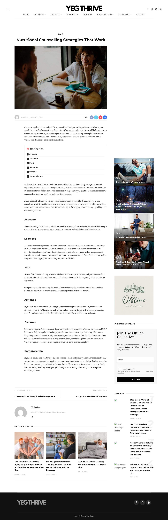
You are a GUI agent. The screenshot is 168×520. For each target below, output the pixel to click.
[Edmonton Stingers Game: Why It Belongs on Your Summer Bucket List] (121, 466)
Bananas (33, 172)
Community (124, 14)
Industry (87, 14)
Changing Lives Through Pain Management (35, 396)
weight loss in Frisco (94, 133)
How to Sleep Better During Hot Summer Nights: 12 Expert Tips (92, 464)
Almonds (34, 167)
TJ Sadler (24, 117)
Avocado (33, 154)
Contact (140, 14)
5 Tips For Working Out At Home (131, 237)
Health (60, 34)
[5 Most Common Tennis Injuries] (134, 172)
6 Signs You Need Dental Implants (91, 396)
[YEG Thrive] (31, 502)
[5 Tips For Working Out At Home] (134, 227)
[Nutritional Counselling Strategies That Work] (61, 77)
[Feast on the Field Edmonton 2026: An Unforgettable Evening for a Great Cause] (121, 427)
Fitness (119, 177)
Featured (71, 14)
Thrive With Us (104, 14)
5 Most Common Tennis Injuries (130, 182)
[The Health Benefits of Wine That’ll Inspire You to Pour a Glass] (134, 255)
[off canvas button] (7, 9)
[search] (161, 9)
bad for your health (78, 191)
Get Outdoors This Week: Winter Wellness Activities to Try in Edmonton (131, 207)
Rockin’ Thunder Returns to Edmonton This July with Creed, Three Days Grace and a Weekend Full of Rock (141, 449)
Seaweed (34, 158)
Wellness (39, 14)
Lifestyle (55, 14)
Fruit (31, 163)
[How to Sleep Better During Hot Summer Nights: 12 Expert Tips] (92, 445)
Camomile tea (36, 176)
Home (26, 14)
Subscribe (135, 379)
